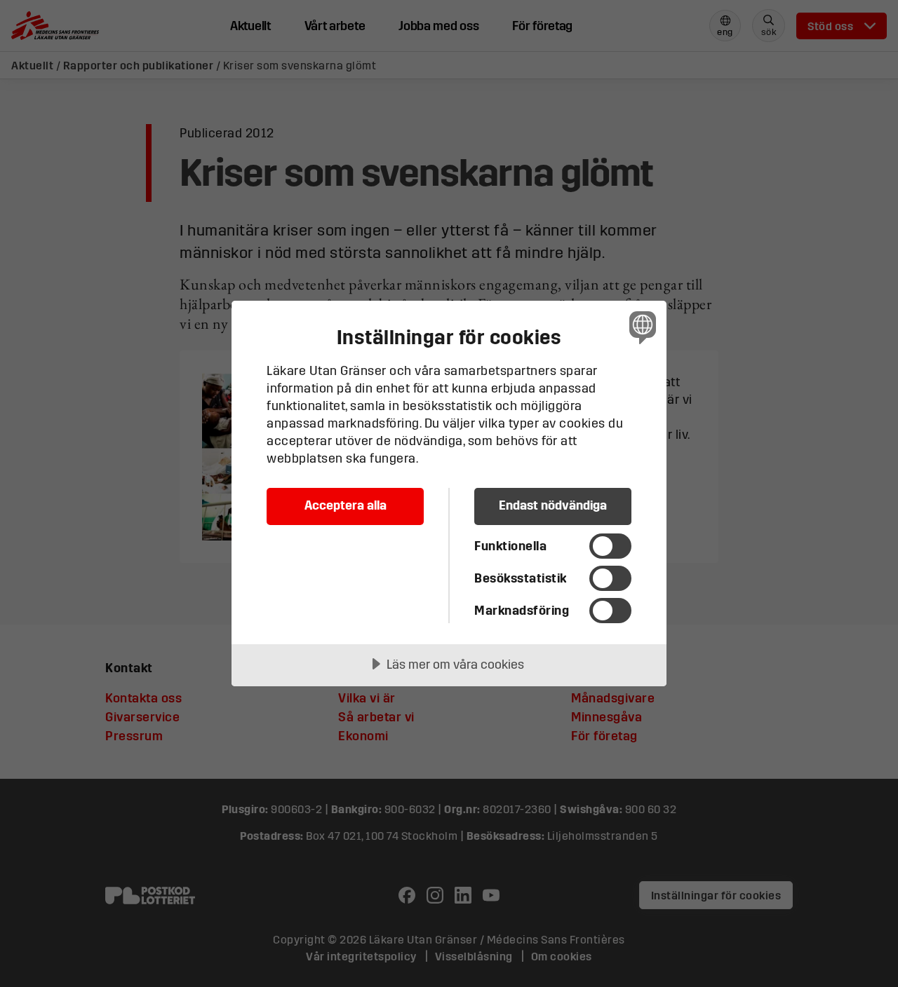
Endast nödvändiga (553, 505)
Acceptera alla (345, 505)
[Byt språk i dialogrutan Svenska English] (640, 327)
